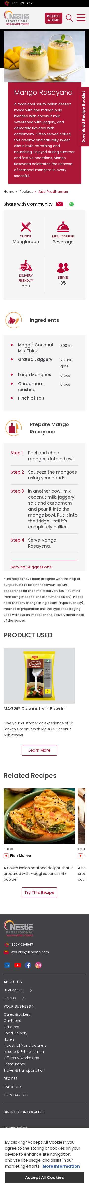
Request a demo (53, 18)
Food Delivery (15, 1033)
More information (61, 1166)
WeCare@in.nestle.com (30, 952)
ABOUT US (13, 981)
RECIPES (11, 1078)
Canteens (12, 1020)
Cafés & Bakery (17, 1014)
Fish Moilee (20, 855)
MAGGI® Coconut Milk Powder (35, 709)
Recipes (26, 191)
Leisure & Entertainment (24, 1051)
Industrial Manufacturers (25, 1045)
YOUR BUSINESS (18, 1006)
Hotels (9, 1039)
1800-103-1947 (21, 3)
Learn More (39, 750)
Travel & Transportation (24, 1070)
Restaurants (14, 1064)
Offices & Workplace (21, 1057)
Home (9, 191)
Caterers (11, 1026)
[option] (44, 56)
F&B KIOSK (13, 1086)
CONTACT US (16, 1094)
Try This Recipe (39, 892)
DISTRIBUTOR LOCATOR (24, 1111)
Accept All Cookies (44, 1177)
